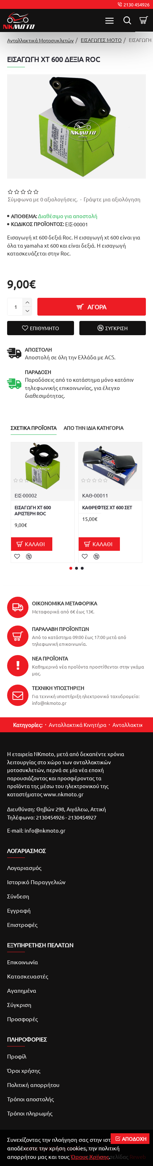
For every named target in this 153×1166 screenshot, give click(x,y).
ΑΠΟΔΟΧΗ (134, 1138)
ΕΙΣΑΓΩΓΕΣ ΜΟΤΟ (101, 40)
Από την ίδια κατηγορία (93, 428)
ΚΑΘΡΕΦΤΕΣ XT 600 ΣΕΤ (107, 507)
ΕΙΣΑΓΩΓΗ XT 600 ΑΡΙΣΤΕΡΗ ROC (33, 510)
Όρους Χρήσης (90, 1156)
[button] (70, 568)
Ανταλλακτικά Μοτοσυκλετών (40, 40)
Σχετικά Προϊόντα (34, 428)
